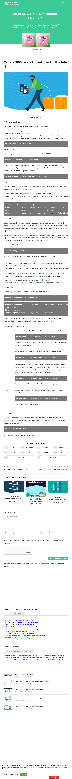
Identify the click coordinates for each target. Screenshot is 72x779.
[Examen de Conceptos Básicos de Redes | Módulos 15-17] (8, 682)
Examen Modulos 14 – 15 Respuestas (47, 658)
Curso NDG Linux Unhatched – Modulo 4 (14, 497)
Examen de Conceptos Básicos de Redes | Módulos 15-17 (32, 681)
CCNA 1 (7, 613)
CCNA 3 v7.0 (28, 651)
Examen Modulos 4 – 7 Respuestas (38, 655)
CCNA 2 (13, 613)
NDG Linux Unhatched (50, 25)
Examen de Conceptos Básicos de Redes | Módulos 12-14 (32, 689)
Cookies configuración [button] (10, 775)
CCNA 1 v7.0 (8, 651)
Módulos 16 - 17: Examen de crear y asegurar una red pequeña (24, 629)
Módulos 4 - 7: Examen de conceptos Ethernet (19, 620)
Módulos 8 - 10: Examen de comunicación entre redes (21, 622)
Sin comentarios (56, 27)
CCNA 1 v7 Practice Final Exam (56, 660)
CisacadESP (37, 49)
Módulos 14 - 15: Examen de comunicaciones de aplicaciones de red (26, 627)
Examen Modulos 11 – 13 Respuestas (24, 658)
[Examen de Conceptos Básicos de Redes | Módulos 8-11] (8, 699)
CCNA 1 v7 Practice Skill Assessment (34, 660)
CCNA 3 (20, 613)
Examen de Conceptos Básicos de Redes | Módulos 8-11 (32, 698)
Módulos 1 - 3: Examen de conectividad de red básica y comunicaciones (27, 618)
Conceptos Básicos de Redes (23, 674)
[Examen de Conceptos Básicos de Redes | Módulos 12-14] (8, 690)
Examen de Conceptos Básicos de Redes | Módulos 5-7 (31, 706)
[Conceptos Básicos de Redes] (8, 675)
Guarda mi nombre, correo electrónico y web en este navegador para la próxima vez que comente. (35, 541)
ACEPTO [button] (23, 775)
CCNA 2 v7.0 (18, 651)
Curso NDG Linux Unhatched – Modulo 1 (36, 500)
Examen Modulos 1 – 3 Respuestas (16, 655)
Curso (24, 27)
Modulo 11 (30, 27)
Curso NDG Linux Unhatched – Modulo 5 (58, 499)
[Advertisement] (18, 592)
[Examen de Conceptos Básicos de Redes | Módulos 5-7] (8, 707)
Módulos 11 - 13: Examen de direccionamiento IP (19, 625)
